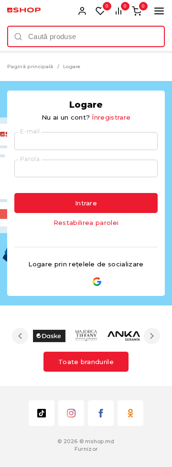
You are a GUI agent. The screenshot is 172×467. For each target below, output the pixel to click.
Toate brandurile (86, 361)
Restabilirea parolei (86, 222)
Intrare (86, 203)
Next (152, 336)
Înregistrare (111, 117)
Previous (20, 336)
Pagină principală (30, 66)
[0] (100, 11)
